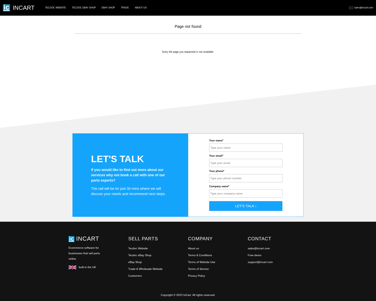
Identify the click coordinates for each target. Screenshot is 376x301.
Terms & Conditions (200, 255)
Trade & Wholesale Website (145, 268)
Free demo (254, 255)
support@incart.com (260, 262)
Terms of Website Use (201, 262)
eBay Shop (135, 262)
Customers (135, 275)
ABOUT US (141, 7)
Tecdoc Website (138, 248)
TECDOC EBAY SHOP (84, 7)
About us (193, 248)
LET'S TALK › (245, 206)
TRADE (125, 7)
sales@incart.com (363, 7)
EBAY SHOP (108, 7)
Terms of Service (198, 268)
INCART (23, 8)
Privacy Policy (196, 275)
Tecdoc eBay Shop (139, 255)
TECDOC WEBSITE (55, 7)
